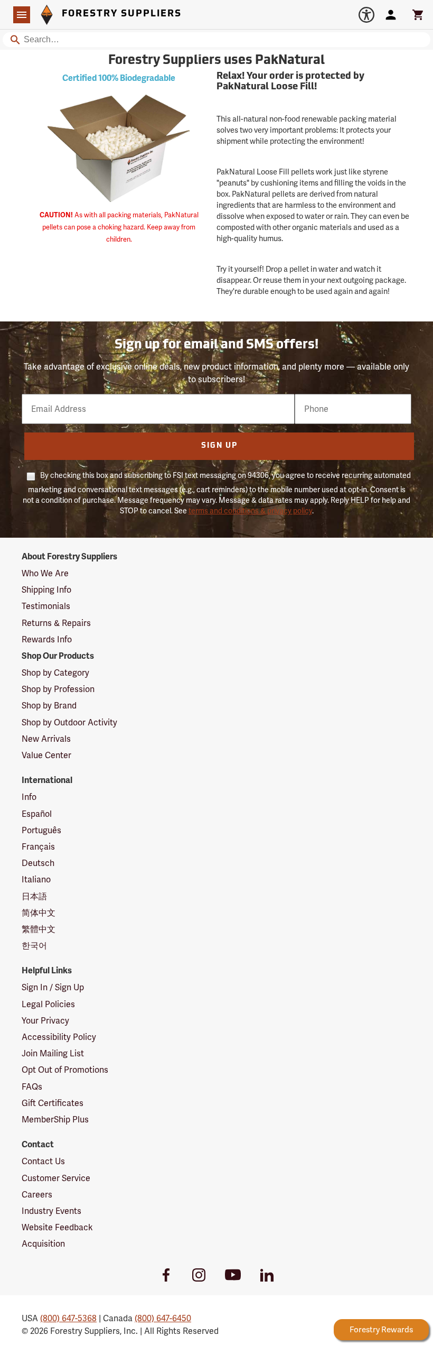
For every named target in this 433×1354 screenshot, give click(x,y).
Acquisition (43, 1243)
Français (38, 846)
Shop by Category (55, 672)
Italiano (36, 879)
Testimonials (46, 606)
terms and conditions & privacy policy (250, 510)
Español (37, 813)
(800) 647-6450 (163, 1318)
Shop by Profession (58, 689)
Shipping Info (46, 589)
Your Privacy (45, 1020)
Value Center (46, 755)
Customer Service (56, 1178)
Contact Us (43, 1161)
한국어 (34, 945)
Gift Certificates (52, 1103)
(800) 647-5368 (68, 1318)
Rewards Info (47, 639)
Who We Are (45, 573)
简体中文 (38, 912)
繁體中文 (38, 929)
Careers (37, 1194)
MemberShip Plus (55, 1119)
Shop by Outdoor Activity (69, 722)
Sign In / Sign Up (53, 987)
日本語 (34, 896)
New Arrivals (46, 738)
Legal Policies (48, 1004)
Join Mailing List (53, 1053)
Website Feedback (57, 1227)
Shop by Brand (49, 705)
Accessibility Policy (59, 1037)
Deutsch (38, 863)
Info (29, 797)
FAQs (32, 1086)
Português (41, 830)
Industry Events (51, 1211)
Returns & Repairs (56, 623)
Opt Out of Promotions (65, 1069)
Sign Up (219, 446)
